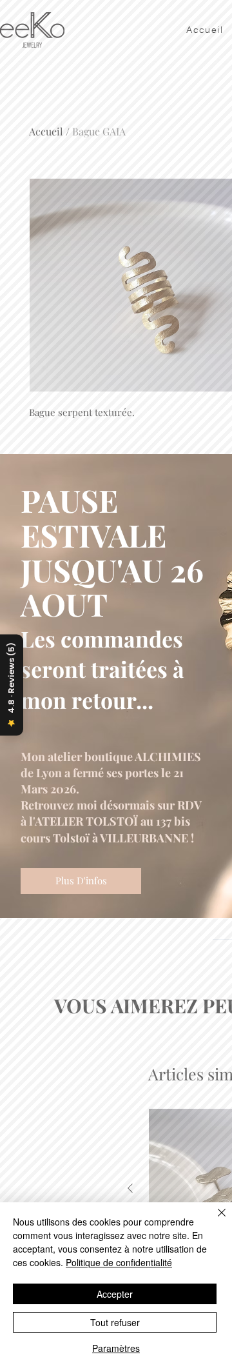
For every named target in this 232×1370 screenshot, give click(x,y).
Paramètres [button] (116, 1348)
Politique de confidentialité (119, 1262)
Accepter (115, 1293)
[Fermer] (213, 1220)
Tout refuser (115, 1322)
